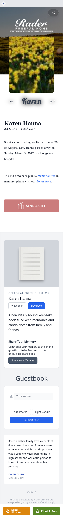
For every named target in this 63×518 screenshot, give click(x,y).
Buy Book (36, 305)
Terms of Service (41, 502)
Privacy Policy (21, 502)
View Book (17, 305)
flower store (43, 181)
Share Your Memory (22, 360)
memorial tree (46, 175)
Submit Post (31, 420)
